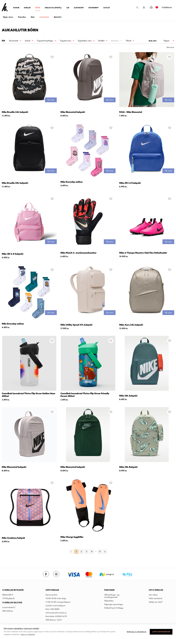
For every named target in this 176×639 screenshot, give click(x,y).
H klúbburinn (167, 7)
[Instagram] (56, 574)
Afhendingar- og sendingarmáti (111, 596)
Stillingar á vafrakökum (136, 632)
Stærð (27, 40)
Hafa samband (155, 598)
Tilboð (128, 40)
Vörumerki (13, 40)
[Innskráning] (143, 7)
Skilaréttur (109, 601)
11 (100, 551)
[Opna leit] (138, 7)
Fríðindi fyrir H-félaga (113, 608)
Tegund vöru (65, 40)
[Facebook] (46, 574)
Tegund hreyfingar (45, 40)
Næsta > (105, 551)
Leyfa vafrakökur (161, 632)
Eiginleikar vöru (84, 40)
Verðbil (101, 40)
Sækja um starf (155, 602)
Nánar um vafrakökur (28, 634)
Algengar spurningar (113, 604)
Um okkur (153, 595)
